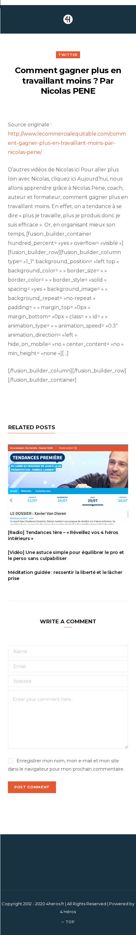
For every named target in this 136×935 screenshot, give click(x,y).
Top (70, 921)
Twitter (68, 55)
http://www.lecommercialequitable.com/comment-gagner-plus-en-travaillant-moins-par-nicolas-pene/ (67, 143)
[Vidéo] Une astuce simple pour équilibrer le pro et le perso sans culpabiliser (66, 555)
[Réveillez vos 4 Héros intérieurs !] (68, 19)
